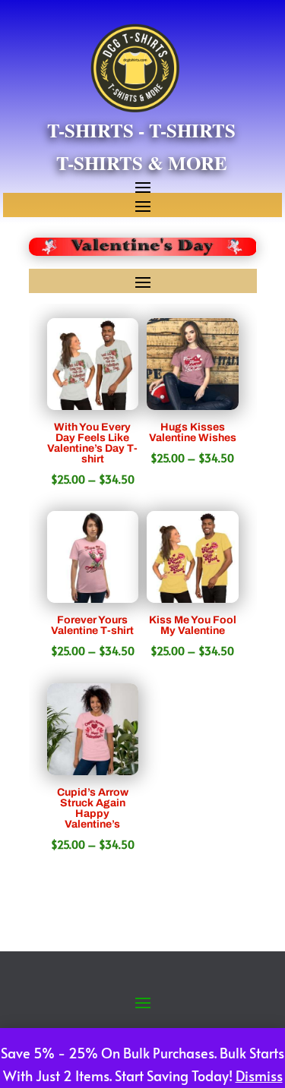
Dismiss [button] (259, 1075)
